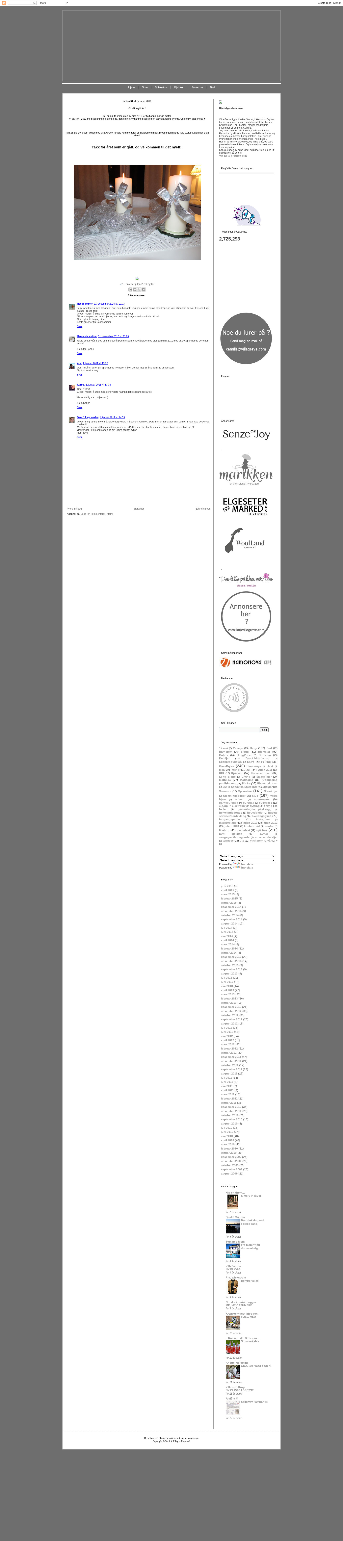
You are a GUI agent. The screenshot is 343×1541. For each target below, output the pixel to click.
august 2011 (229, 1073)
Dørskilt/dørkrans (257, 758)
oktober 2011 (229, 1065)
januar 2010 (229, 1152)
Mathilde (225, 779)
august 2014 (229, 923)
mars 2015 (228, 894)
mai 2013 (227, 986)
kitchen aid (252, 826)
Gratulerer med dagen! (256, 1365)
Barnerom (225, 751)
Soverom (197, 87)
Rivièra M (232, 1398)
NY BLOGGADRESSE (240, 1390)
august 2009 (229, 1173)
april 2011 (227, 1090)
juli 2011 (226, 1077)
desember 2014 (231, 906)
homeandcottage (230, 812)
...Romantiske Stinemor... (242, 1338)
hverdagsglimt (261, 816)
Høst (270, 766)
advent (240, 799)
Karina (81, 384)
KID (221, 773)
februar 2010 (229, 1148)
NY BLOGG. (233, 1269)
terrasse (228, 840)
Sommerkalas (250, 1341)
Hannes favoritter (87, 336)
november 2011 (231, 1061)
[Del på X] (139, 289)
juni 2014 (227, 931)
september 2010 (231, 1119)
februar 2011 (229, 1098)
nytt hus (261, 830)
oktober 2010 (230, 1115)
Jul (248, 769)
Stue (145, 87)
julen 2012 (270, 822)
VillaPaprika (234, 1266)
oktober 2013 (230, 965)
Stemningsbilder (234, 795)
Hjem (131, 87)
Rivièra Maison (267, 783)
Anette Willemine (237, 1362)
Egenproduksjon (230, 761)
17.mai (223, 748)
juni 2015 (227, 886)
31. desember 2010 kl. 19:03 (109, 303)
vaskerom (256, 840)
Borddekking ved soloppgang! (252, 1222)
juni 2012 (227, 1031)
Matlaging (246, 779)
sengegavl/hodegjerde (234, 837)
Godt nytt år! (137, 108)
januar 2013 (229, 1002)
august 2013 (229, 973)
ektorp (223, 805)
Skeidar (267, 786)
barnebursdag (228, 802)
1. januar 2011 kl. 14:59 (112, 417)
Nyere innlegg (74, 508)
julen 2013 (232, 826)
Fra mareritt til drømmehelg (250, 1246)
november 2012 (231, 1011)
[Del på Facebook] (143, 289)
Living (246, 776)
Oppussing (269, 779)
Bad (212, 87)
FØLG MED (248, 1316)
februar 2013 (229, 998)
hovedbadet (255, 812)
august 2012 (229, 1023)
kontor (269, 826)
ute (242, 840)
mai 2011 (227, 1086)
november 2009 (231, 1161)
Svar (79, 326)
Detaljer (224, 758)
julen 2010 (141, 284)
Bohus (223, 755)
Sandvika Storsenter (244, 786)
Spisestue (161, 87)
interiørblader (228, 822)
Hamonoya (254, 766)
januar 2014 (229, 952)
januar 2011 (228, 1102)
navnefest (243, 830)
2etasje (238, 748)
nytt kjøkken (230, 833)
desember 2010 (231, 1106)
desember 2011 (231, 1056)
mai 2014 (227, 936)
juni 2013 (227, 981)
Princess (230, 783)
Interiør (235, 769)
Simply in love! (251, 1195)
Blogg (245, 751)
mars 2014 (228, 944)
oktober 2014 (230, 915)
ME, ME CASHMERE (239, 1305)
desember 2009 (231, 1156)
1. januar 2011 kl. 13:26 (95, 363)
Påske (246, 783)
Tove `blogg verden (87, 417)
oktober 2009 (230, 1165)
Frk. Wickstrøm (236, 1277)
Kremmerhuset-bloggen (242, 1313)
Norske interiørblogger (241, 1302)
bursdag (248, 802)
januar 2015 (229, 902)
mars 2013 (228, 994)
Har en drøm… (235, 1192)
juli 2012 (226, 1027)
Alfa (79, 363)
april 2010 (227, 1140)
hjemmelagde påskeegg (254, 809)
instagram (263, 819)
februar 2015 (229, 898)
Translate (247, 864)
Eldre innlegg (203, 508)
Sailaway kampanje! (254, 1401)
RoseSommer (85, 303)
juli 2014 (226, 927)
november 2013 (231, 961)
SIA (225, 786)
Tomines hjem (235, 1241)
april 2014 (227, 940)
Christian (265, 755)
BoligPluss (244, 755)
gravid (268, 805)
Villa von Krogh (236, 1387)
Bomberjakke (250, 1280)
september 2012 (231, 1019)
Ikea (222, 769)
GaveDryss (226, 766)
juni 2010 (227, 1131)
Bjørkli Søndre (235, 1217)
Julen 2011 (265, 769)
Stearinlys (270, 791)
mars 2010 (228, 1144)
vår (269, 840)
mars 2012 (228, 1044)
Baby (253, 748)
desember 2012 (231, 1006)
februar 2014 (229, 948)
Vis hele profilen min (233, 155)
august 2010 (229, 1123)
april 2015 (227, 890)
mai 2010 (227, 1136)
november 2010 (231, 1111)
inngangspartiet (230, 819)
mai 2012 (227, 1036)
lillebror (224, 830)
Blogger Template (160, 1453)
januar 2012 (229, 1052)
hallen (223, 809)
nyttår (151, 284)
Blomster (264, 751)
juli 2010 (226, 1127)
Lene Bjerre (227, 776)
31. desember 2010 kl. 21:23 (113, 336)
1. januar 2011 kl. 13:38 (98, 384)
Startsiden (139, 508)
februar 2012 (229, 1048)
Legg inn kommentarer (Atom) (97, 514)
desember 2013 (231, 956)
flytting (255, 805)
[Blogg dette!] (135, 289)
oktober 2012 (230, 1015)
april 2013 (227, 990)
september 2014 (231, 919)
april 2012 (227, 1040)
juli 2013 (226, 977)
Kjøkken (179, 87)
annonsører (262, 799)
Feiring (266, 761)
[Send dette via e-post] (130, 289)
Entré (250, 761)
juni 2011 (227, 1081)
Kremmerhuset (261, 773)
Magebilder (264, 776)
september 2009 (231, 1169)
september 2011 (231, 1069)
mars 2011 (227, 1094)
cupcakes (265, 802)
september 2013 (231, 969)
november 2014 (231, 911)
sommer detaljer (266, 837)
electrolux (239, 805)
